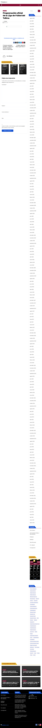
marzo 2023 (32, 129)
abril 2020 (32, 224)
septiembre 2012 (33, 471)
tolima (38, 653)
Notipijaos (4, 10)
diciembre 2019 (33, 235)
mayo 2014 (32, 416)
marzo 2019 (32, 259)
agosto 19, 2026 (6, 674)
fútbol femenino (33, 629)
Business (37, 598)
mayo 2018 (32, 286)
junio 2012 (32, 479)
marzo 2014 (32, 422)
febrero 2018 (32, 294)
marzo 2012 (32, 487)
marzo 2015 (32, 389)
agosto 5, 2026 (26, 685)
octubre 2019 (32, 240)
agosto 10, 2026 (26, 674)
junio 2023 (32, 121)
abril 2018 (32, 289)
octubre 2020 (32, 208)
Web (2, 118)
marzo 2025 (32, 64)
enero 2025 (32, 69)
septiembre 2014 (33, 406)
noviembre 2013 (33, 433)
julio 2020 (32, 216)
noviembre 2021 (33, 172)
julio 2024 (32, 86)
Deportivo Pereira (33, 618)
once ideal (32, 649)
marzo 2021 (32, 194)
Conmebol (35, 600)
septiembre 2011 (33, 503)
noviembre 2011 (33, 498)
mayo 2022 (32, 156)
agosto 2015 (32, 376)
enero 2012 (32, 492)
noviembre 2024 (33, 75)
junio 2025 (32, 56)
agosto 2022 (32, 148)
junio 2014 (32, 414)
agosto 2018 (32, 278)
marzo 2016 (32, 357)
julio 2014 (32, 411)
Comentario (4, 84)
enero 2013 (32, 460)
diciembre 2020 (33, 202)
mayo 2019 (32, 254)
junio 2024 (32, 88)
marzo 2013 (32, 454)
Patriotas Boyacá (33, 651)
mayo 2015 (32, 384)
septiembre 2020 (33, 210)
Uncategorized (32, 547)
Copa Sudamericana (33, 608)
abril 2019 (32, 256)
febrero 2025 (32, 67)
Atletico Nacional (33, 592)
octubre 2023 (32, 110)
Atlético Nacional (33, 594)
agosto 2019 (32, 246)
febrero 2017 (32, 327)
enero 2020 (32, 232)
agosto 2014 (32, 408)
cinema (31, 600)
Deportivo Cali (32, 614)
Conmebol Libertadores (34, 602)
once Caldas (37, 647)
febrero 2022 (32, 164)
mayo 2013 (32, 449)
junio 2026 (32, 23)
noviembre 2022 (33, 140)
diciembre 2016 (33, 332)
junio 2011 (32, 511)
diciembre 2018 (33, 267)
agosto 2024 (32, 83)
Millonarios (32, 647)
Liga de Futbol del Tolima (34, 641)
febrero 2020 (32, 229)
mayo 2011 (32, 514)
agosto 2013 (32, 441)
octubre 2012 (32, 468)
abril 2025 (32, 61)
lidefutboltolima (36, 637)
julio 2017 (32, 313)
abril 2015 (32, 387)
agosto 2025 (32, 50)
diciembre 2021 (33, 170)
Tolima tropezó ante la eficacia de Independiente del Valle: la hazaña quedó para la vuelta (20, 696)
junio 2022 (32, 153)
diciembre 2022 (33, 137)
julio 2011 (31, 509)
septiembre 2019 (33, 243)
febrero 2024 (32, 99)
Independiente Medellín (34, 635)
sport (35, 653)
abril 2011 (32, 517)
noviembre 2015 (33, 368)
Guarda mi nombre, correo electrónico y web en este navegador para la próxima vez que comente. (13, 127)
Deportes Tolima (32, 612)
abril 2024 (32, 94)
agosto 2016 (32, 343)
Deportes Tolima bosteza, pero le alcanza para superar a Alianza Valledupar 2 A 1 (21, 716)
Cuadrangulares (32, 610)
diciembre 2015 (33, 365)
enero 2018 (32, 297)
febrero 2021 (32, 197)
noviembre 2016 (33, 335)
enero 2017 (32, 330)
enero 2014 (32, 427)
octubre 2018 (32, 273)
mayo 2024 (32, 91)
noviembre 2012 (33, 465)
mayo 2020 (32, 221)
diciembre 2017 (33, 300)
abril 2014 (32, 419)
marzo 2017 (32, 324)
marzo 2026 (32, 31)
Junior (31, 637)
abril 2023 (32, 126)
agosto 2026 (32, 18)
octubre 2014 (32, 403)
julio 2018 (32, 281)
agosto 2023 (32, 115)
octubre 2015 (32, 370)
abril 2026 (32, 29)
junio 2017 (32, 316)
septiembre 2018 (33, 275)
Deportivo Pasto (32, 616)
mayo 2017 (32, 319)
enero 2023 (32, 134)
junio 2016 (32, 349)
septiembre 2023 (33, 113)
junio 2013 (32, 446)
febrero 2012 (32, 490)
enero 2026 (32, 37)
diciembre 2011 (33, 495)
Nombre (3, 105)
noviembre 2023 (33, 107)
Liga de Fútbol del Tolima (34, 643)
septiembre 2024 (33, 80)
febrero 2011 (32, 522)
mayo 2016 (32, 351)
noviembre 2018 (33, 270)
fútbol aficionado (33, 627)
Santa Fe (31, 653)
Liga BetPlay (32, 639)
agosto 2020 (32, 213)
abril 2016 (32, 354)
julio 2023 (32, 118)
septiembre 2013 (33, 438)
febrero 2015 (32, 392)
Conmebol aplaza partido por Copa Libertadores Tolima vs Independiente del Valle (20, 701)
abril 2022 (32, 159)
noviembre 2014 (33, 400)
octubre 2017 (32, 305)
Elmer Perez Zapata (4, 71)
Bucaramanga (32, 598)
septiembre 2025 (33, 48)
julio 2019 (32, 248)
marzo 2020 (32, 227)
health (36, 631)
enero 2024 (32, 102)
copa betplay (32, 604)
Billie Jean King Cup (33, 596)
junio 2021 (32, 186)
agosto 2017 (32, 311)
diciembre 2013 (33, 430)
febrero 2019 (32, 262)
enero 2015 (32, 395)
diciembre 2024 (33, 72)
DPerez (5, 21)
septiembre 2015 (33, 373)
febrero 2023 (32, 132)
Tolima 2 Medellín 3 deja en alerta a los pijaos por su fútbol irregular (31, 684)
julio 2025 (32, 53)
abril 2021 (32, 191)
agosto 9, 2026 (6, 685)
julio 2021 (32, 183)
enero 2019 (32, 265)
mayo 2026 (32, 26)
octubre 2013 (32, 435)
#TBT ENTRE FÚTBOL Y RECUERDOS (32, 562)
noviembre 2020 (33, 205)
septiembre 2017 (33, 308)
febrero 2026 (32, 34)
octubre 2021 (32, 175)
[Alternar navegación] (20, 5)
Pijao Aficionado (33, 542)
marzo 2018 (32, 292)
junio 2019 (32, 251)
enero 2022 (32, 167)
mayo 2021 (32, 189)
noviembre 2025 (33, 42)
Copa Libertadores (33, 606)
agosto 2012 (32, 473)
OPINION (31, 539)
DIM (37, 618)
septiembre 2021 (33, 178)
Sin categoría (31, 564)
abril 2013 (32, 452)
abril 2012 (32, 484)
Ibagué (31, 633)
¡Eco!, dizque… (33, 530)
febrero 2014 (32, 425)
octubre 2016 (32, 338)
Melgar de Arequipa (33, 645)
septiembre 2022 (33, 145)
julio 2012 (32, 476)
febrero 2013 (32, 457)
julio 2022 (32, 151)
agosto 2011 (32, 506)
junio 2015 (32, 381)
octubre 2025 (32, 45)
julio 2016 (32, 346)
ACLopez (31, 577)
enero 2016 (32, 362)
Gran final (32, 631)
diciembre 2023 (33, 105)
